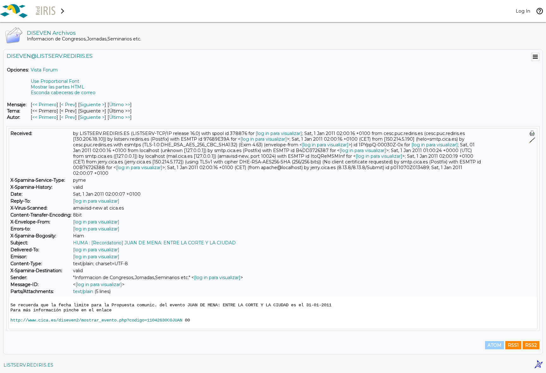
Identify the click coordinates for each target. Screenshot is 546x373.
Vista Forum (44, 70)
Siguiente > (92, 104)
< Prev (68, 104)
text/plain (83, 291)
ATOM (494, 345)
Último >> (119, 104)
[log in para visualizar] (279, 133)
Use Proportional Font (55, 81)
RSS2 (531, 345)
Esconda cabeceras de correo (63, 92)
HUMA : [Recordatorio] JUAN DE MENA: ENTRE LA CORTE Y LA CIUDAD (154, 243)
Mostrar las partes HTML (57, 87)
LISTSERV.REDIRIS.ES (28, 365)
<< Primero (44, 104)
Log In (523, 11)
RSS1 (513, 345)
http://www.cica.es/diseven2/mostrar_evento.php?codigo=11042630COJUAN (96, 320)
